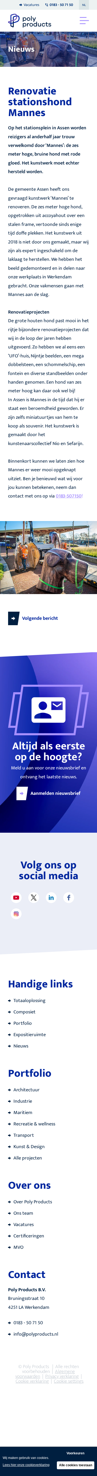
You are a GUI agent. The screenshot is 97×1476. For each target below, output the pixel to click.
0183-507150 (69, 496)
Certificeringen (28, 1236)
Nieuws (20, 1046)
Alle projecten (27, 1158)
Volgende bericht (40, 618)
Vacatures (31, 5)
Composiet (24, 1012)
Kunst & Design (29, 1147)
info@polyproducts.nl (35, 1334)
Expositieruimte (29, 1035)
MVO (18, 1247)
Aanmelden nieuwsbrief (55, 793)
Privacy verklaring (62, 1376)
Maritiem (22, 1113)
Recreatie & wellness (34, 1124)
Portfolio (22, 1023)
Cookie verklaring (32, 1381)
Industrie (22, 1101)
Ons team (23, 1213)
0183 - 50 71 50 (28, 1323)
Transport (23, 1135)
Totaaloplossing (29, 1001)
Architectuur (26, 1090)
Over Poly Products (32, 1202)
